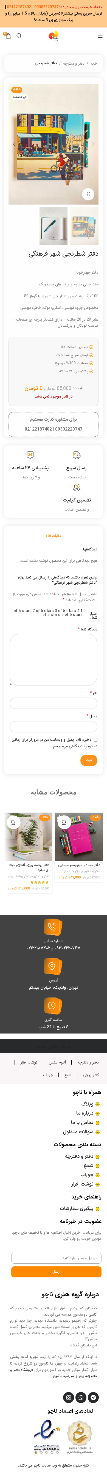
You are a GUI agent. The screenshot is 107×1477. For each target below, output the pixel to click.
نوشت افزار (29, 1062)
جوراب (48, 1075)
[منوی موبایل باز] (100, 35)
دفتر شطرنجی (46, 63)
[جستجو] (19, 35)
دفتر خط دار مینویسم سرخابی (79, 865)
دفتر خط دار (72, 871)
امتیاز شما (93, 615)
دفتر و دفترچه (74, 63)
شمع (67, 1075)
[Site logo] (53, 35)
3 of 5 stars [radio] (65, 611)
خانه (94, 63)
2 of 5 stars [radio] (43, 611)
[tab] (53, 536)
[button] (93, 144)
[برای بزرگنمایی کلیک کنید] (88, 194)
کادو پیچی (91, 1075)
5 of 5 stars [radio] (72, 615)
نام (93, 693)
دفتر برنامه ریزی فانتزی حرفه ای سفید (29, 867)
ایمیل (91, 716)
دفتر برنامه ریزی (18, 876)
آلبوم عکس (57, 1062)
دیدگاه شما (87, 629)
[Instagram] (68, 1397)
